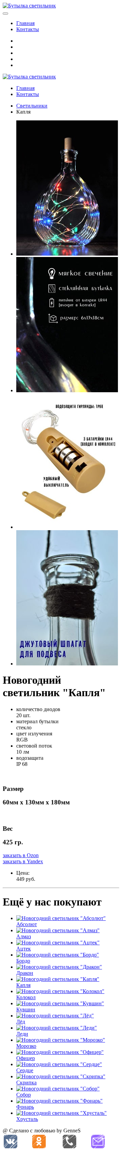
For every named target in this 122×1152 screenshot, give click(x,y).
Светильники (31, 106)
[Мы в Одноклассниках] (39, 1141)
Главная (25, 23)
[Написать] (98, 1141)
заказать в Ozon (21, 855)
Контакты (27, 29)
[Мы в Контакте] (10, 1141)
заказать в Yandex (23, 861)
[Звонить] (69, 1141)
